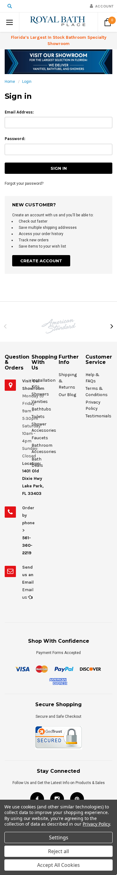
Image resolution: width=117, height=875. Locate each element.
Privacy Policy (96, 824)
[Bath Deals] (58, 61)
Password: (15, 138)
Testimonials (98, 416)
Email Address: (19, 112)
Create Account (41, 260)
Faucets (40, 437)
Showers (40, 394)
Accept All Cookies (58, 865)
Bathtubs (41, 409)
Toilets (38, 416)
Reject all (58, 851)
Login (27, 81)
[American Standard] (58, 326)
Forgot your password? (24, 183)
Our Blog (67, 394)
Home (10, 81)
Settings (58, 837)
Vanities (40, 401)
